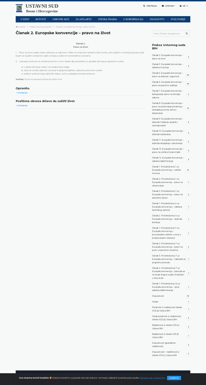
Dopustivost (158, 296)
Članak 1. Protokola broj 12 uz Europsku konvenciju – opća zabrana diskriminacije (166, 287)
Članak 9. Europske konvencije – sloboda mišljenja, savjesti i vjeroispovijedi (167, 122)
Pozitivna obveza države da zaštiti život (45, 101)
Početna (21, 27)
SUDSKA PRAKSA (107, 19)
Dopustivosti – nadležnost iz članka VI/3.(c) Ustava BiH (165, 354)
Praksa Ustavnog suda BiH (41, 27)
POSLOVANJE (178, 19)
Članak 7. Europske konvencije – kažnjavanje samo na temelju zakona (167, 94)
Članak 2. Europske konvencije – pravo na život (167, 57)
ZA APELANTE (84, 19)
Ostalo (155, 301)
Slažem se (174, 378)
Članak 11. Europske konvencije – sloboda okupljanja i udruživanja (168, 142)
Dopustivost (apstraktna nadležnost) (163, 345)
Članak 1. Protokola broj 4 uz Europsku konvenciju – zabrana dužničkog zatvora (167, 206)
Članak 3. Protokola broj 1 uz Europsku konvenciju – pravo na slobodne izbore (167, 194)
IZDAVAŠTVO (157, 19)
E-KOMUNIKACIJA (133, 19)
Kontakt (170, 6)
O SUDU (25, 19)
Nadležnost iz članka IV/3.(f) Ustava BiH (165, 336)
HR (184, 6)
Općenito (22, 88)
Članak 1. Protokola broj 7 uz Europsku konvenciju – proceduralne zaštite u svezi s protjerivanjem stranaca (166, 233)
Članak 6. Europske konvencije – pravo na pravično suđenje (167, 84)
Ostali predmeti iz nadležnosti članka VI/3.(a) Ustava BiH (166, 318)
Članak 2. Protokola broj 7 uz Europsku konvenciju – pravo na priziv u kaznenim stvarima (167, 247)
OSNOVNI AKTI (60, 19)
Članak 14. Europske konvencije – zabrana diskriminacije (168, 159)
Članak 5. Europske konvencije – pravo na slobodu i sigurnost (167, 75)
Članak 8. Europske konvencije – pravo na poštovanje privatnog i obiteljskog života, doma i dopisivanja (167, 108)
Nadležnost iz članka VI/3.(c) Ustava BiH (165, 327)
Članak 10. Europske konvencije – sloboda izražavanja (168, 133)
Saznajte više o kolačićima (153, 378)
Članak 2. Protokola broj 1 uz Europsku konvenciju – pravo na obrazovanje (167, 182)
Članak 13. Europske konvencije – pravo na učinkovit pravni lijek (168, 151)
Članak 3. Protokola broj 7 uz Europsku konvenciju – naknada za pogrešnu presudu (169, 259)
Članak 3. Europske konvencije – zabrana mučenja (167, 66)
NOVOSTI (41, 19)
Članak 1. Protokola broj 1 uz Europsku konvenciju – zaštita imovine (166, 170)
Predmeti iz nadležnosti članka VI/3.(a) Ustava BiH (167, 309)
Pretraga (151, 6)
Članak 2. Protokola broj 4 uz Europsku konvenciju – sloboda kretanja (167, 219)
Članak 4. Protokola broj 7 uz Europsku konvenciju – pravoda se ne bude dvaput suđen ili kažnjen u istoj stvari (168, 273)
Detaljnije (22, 93)
